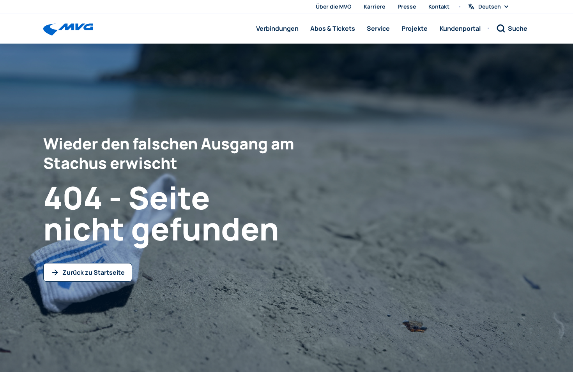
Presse (407, 6)
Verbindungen (277, 28)
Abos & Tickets (332, 28)
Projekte (414, 28)
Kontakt (438, 6)
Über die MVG (333, 6)
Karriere (374, 6)
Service (378, 28)
